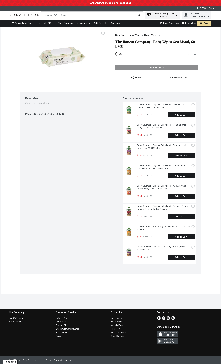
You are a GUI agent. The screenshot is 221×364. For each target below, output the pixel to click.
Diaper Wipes (150, 35)
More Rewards (118, 328)
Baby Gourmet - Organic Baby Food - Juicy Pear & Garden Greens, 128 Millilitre (161, 106)
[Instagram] (168, 319)
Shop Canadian (65, 23)
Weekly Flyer (117, 325)
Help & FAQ (200, 8)
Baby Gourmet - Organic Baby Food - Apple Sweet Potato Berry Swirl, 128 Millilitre (161, 187)
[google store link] (167, 343)
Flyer (37, 23)
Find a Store (116, 321)
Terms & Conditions (62, 360)
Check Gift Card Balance (67, 328)
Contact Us (214, 8)
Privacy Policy (45, 360)
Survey (59, 336)
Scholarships (15, 321)
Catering (115, 23)
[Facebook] (159, 319)
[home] (25, 15)
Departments (23, 23)
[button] (177, 14)
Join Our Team (16, 318)
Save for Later (179, 77)
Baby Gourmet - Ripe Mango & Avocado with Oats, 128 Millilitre (163, 228)
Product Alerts (63, 325)
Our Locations (117, 318)
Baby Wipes (135, 35)
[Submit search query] (139, 15)
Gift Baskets (100, 23)
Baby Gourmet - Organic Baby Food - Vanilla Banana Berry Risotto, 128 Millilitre (162, 126)
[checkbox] (103, 34)
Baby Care (120, 35)
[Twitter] (163, 319)
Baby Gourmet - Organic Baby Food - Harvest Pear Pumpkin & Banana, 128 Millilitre (161, 167)
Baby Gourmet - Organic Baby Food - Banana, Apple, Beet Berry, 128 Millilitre (162, 146)
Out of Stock (157, 67)
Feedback (10, 362)
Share (138, 77)
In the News (61, 332)
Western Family (118, 332)
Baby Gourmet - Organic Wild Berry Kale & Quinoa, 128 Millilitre (162, 248)
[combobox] (49, 15)
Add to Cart (181, 115)
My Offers (48, 23)
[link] (169, 23)
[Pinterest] (173, 319)
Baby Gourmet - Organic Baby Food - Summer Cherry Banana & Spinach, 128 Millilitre (162, 207)
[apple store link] (167, 336)
